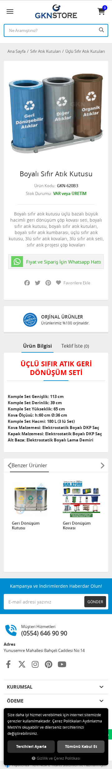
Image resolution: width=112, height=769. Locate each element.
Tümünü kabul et (81, 746)
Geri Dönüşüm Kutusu (26, 526)
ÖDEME (15, 701)
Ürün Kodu (44, 185)
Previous (9, 465)
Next (102, 465)
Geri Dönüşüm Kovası (77, 526)
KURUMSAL (19, 687)
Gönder (95, 601)
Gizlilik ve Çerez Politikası (58, 758)
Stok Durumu (38, 193)
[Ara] (102, 30)
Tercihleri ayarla (31, 746)
